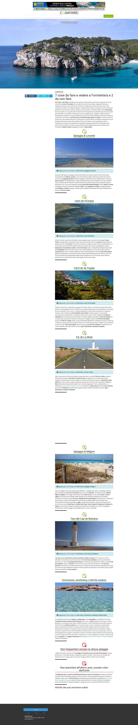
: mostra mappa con (77, 171)
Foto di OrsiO (135, 87)
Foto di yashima (109, 549)
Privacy (44, 713)
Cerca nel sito (108, 16)
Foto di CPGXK (110, 482)
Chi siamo (28, 713)
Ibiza (67, 112)
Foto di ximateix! (109, 299)
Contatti (36, 713)
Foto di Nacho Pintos (108, 166)
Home (35, 709)
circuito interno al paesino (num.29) (72, 386)
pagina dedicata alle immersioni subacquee (96, 636)
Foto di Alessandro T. (108, 611)
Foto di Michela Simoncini (107, 368)
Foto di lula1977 (109, 231)
